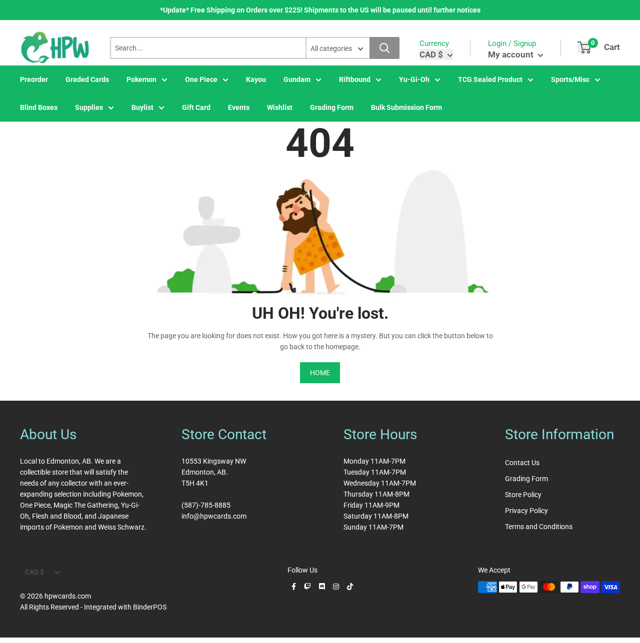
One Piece (201, 79)
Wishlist (279, 107)
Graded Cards (87, 79)
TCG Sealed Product (490, 79)
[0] (584, 47)
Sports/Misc (570, 79)
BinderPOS (149, 607)
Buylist (143, 107)
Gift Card (196, 107)
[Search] (385, 48)
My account (512, 54)
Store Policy (523, 495)
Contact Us (522, 463)
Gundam (297, 79)
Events (239, 107)
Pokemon (141, 79)
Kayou (256, 79)
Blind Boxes (39, 107)
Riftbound (354, 79)
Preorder (34, 79)
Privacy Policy (526, 511)
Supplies (89, 107)
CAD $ (34, 572)
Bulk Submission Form (406, 107)
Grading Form (332, 107)
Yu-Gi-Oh (414, 79)
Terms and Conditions (538, 527)
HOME (320, 373)
